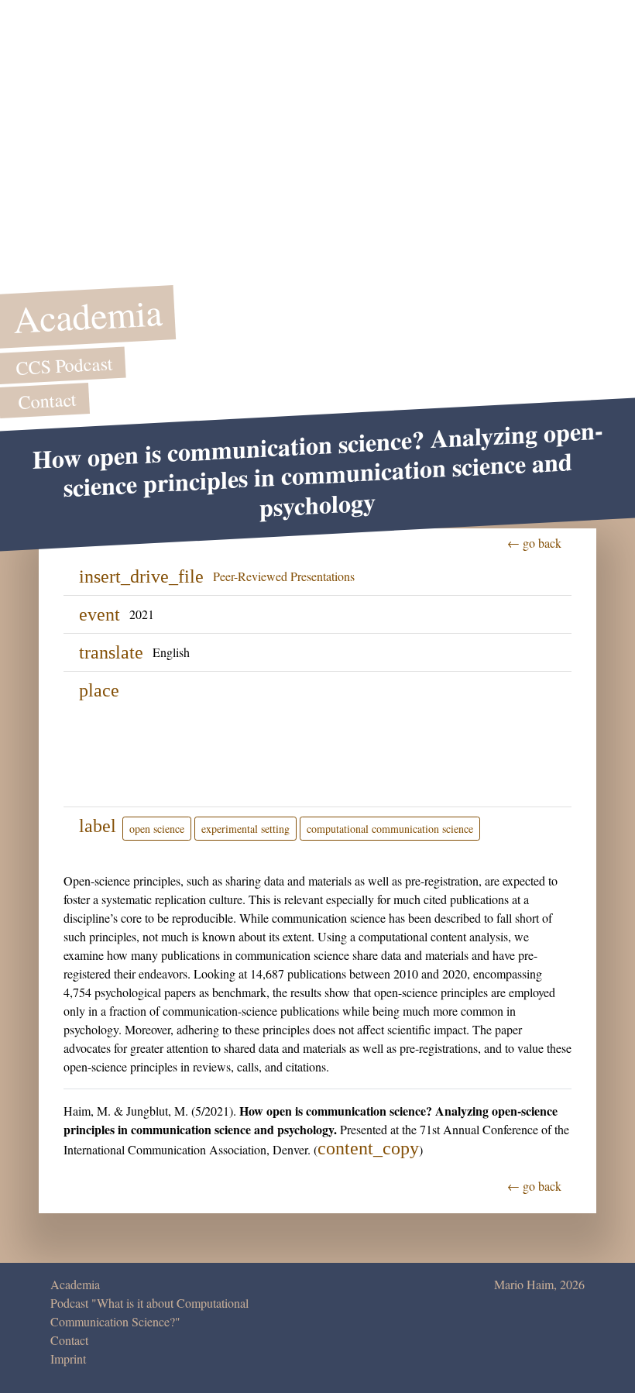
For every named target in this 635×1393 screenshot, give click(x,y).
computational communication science (390, 828)
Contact (69, 1340)
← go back (534, 543)
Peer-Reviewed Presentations (284, 576)
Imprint (68, 1358)
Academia (75, 1284)
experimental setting (245, 828)
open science (156, 828)
